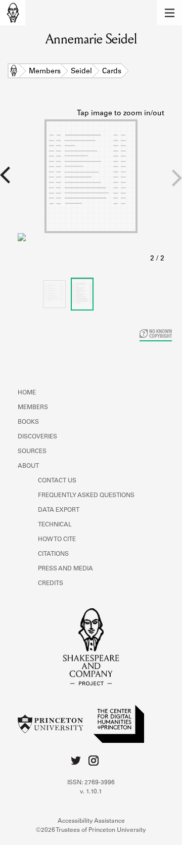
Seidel (81, 71)
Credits (50, 584)
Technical (55, 525)
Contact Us (57, 481)
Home (14, 71)
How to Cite (57, 540)
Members (45, 71)
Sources (32, 452)
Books (28, 422)
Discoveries (37, 437)
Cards (111, 71)
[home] (12, 12)
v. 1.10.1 (91, 792)
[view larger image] (91, 186)
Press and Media (65, 569)
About (28, 466)
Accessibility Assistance (91, 821)
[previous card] (9, 181)
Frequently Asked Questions (86, 496)
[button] (169, 12)
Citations (53, 554)
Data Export (58, 510)
